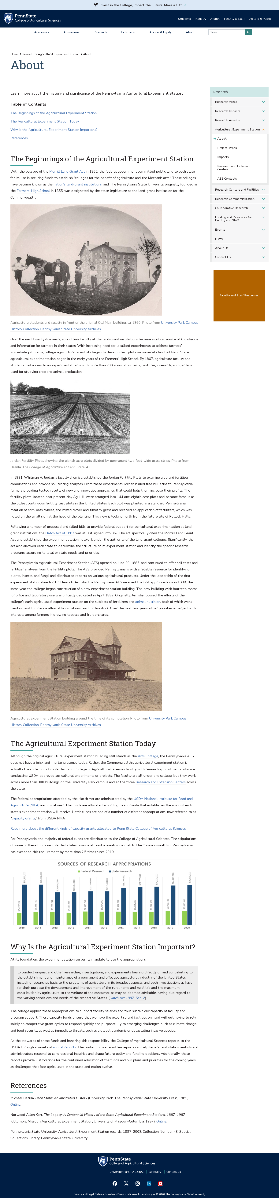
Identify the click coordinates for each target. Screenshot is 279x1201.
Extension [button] (128, 32)
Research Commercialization (235, 199)
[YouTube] (160, 1183)
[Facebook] (115, 1183)
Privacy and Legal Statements (91, 1194)
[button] (263, 101)
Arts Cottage (148, 756)
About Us (221, 248)
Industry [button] (200, 18)
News (219, 238)
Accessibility (145, 1194)
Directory (155, 1172)
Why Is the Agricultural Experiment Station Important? (54, 130)
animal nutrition (147, 601)
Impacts (223, 157)
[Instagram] (137, 1183)
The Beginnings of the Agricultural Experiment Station (53, 113)
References (19, 138)
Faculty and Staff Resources (239, 295)
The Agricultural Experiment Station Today (44, 121)
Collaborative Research (231, 208)
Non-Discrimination (122, 1194)
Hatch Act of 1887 (59, 533)
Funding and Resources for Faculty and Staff (233, 219)
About (222, 138)
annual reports (64, 1047)
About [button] (190, 32)
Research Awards (227, 120)
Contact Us (223, 257)
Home (14, 54)
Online (15, 1104)
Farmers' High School (33, 191)
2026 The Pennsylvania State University (180, 1194)
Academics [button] (41, 32)
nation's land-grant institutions (78, 184)
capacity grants (23, 818)
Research (28, 54)
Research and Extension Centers (161, 782)
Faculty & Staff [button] (234, 18)
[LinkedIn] (149, 1183)
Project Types (227, 148)
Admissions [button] (71, 32)
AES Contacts (227, 178)
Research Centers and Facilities (237, 189)
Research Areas (226, 102)
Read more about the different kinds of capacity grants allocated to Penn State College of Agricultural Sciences (98, 828)
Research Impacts (227, 111)
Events (220, 229)
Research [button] (100, 32)
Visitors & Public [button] (260, 18)
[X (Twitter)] (126, 1183)
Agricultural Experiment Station (58, 54)
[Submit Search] (248, 32)
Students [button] (184, 18)
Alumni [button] (215, 18)
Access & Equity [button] (160, 32)
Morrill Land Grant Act (67, 171)
